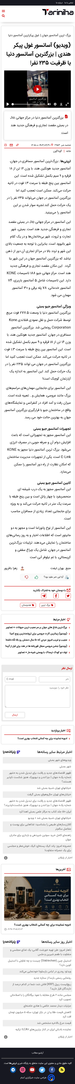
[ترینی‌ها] (58, 12)
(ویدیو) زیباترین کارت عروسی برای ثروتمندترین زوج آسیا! (38, 634)
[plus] (36, 577)
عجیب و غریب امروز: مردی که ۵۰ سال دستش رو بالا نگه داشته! (36, 640)
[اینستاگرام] (22, 1070)
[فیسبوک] (56, 595)
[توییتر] (68, 595)
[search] (3, 16)
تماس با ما (69, 3)
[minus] (26, 577)
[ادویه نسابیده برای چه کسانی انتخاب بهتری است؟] (37, 898)
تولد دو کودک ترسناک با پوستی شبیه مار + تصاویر (42, 652)
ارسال (15, 715)
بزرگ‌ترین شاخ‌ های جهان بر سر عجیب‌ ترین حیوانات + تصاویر (36, 627)
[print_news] (5, 145)
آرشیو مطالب (37, 1053)
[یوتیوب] (32, 1070)
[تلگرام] (43, 595)
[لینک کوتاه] (17, 145)
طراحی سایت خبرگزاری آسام (33, 1078)
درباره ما (59, 3)
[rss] (62, 1070)
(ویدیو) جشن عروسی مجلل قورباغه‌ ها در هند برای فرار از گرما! (36, 646)
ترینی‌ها (13, 1063)
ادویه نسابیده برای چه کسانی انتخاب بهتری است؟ (42, 739)
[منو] (3, 11)
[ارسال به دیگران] (11, 145)
